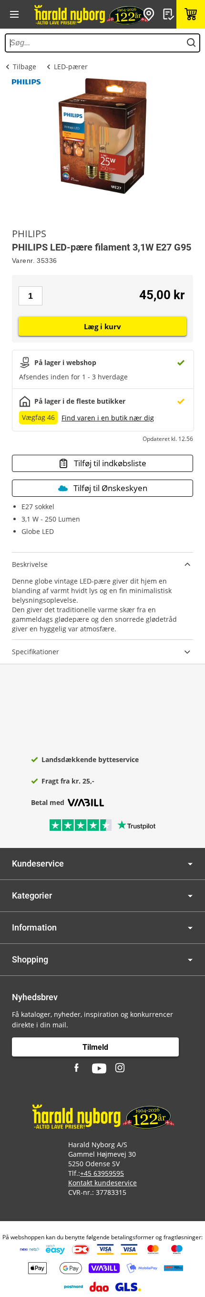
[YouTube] (99, 1068)
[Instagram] (120, 1068)
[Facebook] (78, 1068)
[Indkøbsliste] (169, 14)
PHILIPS (29, 234)
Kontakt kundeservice (102, 1182)
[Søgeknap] (191, 43)
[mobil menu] (14, 14)
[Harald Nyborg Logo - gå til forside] (90, 14)
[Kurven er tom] (190, 14)
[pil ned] (190, 864)
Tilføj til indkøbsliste (110, 463)
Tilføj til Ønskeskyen (110, 487)
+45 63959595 (102, 1173)
